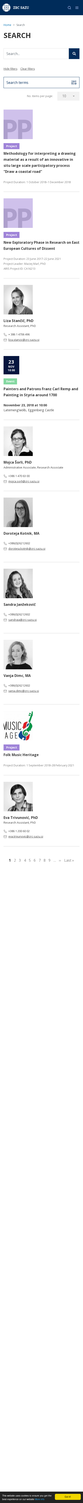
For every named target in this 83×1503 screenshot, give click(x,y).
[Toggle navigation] (77, 8)
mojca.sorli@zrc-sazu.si (23, 481)
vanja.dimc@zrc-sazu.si (23, 691)
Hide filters (10, 69)
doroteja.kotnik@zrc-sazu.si (26, 549)
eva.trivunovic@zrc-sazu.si (25, 836)
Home (7, 25)
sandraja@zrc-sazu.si (22, 620)
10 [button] (64, 95)
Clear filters (27, 69)
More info (39, 1499)
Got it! (68, 1496)
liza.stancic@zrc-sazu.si (23, 340)
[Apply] (74, 53)
